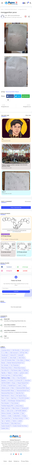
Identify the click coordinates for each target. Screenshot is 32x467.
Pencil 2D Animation (24, 398)
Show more (28, 115)
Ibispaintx (3, 380)
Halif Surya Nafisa (17, 375)
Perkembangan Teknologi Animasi (16, 400)
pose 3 (3, 192)
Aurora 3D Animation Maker (8, 360)
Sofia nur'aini (10, 410)
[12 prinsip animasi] (8, 246)
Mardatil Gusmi (12, 385)
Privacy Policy (25, 461)
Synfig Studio (16, 416)
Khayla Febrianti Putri (23, 383)
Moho (12, 388)
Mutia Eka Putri (19, 393)
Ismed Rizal (27, 380)
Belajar (27, 360)
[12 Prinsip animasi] (24, 246)
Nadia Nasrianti (5, 395)
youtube (25, 271)
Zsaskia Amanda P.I (6, 426)
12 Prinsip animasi (22, 252)
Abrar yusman (25, 350)
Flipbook (10, 373)
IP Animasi (10, 380)
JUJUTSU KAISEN (5, 383)
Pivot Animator (15, 403)
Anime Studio (13, 357)
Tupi (2, 421)
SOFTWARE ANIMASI (20, 410)
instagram (9, 271)
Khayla (13, 383)
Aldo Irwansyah (14, 352)
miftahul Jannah (5, 388)
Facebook (11, 96)
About (10, 461)
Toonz (26, 418)
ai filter (6, 352)
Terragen (24, 416)
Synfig (9, 416)
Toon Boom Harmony (17, 418)
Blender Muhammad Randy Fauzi (15, 362)
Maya (24, 385)
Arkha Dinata (21, 357)
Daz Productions (15, 365)
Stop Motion (16, 413)
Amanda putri (4, 355)
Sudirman (3, 416)
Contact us (16, 461)
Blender (3, 362)
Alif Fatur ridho (23, 352)
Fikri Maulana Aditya (16, 370)
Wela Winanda (5, 423)
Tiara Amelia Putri (5, 418)
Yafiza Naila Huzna (15, 423)
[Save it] (25, 16)
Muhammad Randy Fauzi (23, 390)
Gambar (16, 373)
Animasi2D (20, 355)
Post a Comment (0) (16, 207)
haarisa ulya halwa (6, 375)
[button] (24, 3)
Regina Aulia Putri (5, 408)
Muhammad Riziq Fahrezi (7, 393)
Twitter (18, 96)
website (20, 421)
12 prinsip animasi (6, 252)
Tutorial (14, 421)
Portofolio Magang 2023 (7, 405)
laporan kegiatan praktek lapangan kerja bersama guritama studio (14, 165)
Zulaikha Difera (5, 428)
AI (2, 139)
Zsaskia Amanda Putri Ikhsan (20, 426)
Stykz (23, 413)
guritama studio (24, 373)
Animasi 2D (13, 355)
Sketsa (3, 410)
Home (2, 9)
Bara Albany (20, 360)
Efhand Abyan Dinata (6, 368)
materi (19, 385)
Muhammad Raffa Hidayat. (8, 390)
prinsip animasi (19, 405)
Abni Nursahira (16, 350)
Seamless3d (25, 408)
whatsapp (25, 267)
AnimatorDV (4, 357)
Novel (2, 398)
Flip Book (25, 370)
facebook (9, 267)
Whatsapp (26, 96)
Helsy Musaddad (21, 378)
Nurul (7, 398)
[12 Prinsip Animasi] (16, 225)
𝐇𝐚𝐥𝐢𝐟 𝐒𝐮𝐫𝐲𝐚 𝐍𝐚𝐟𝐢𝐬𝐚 (5, 378)
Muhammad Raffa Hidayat (11, 9)
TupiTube (7, 421)
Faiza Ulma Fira (5, 370)
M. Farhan (3, 385)
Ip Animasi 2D (18, 380)
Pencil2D (3, 400)
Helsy (13, 378)
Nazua (12, 395)
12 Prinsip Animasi (6, 236)
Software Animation (6, 413)
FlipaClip (3, 373)
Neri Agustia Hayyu (21, 395)
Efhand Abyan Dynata (19, 368)
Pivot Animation (5, 403)
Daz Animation (5, 365)
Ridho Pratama (16, 408)
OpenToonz (14, 398)
